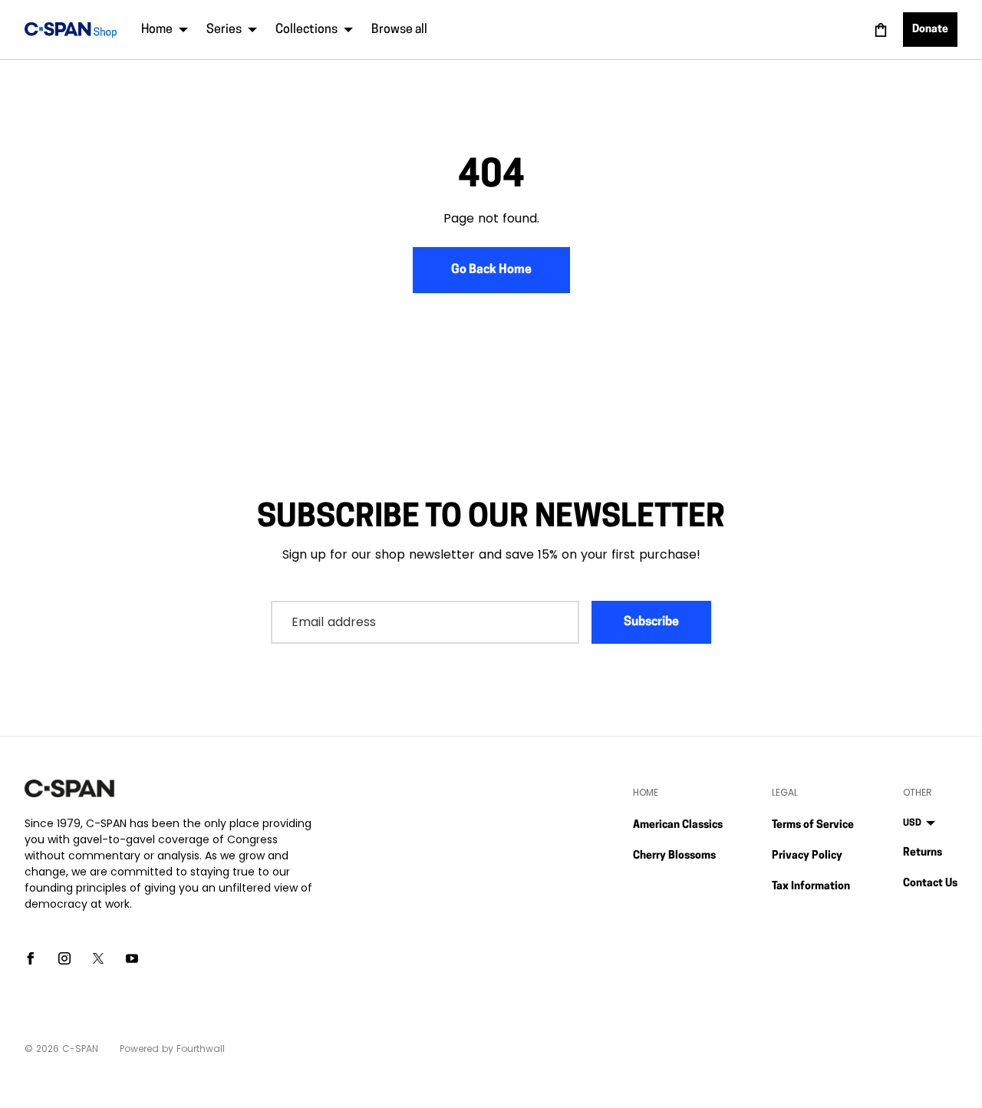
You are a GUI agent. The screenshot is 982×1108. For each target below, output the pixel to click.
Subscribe (651, 622)
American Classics (678, 825)
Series (224, 30)
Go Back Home (491, 270)
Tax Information (811, 886)
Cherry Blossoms (674, 856)
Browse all (399, 30)
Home (157, 30)
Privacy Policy (807, 856)
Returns (922, 853)
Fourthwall (200, 1048)
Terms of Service (813, 825)
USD (912, 823)
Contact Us (930, 883)
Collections (306, 30)
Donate (930, 29)
